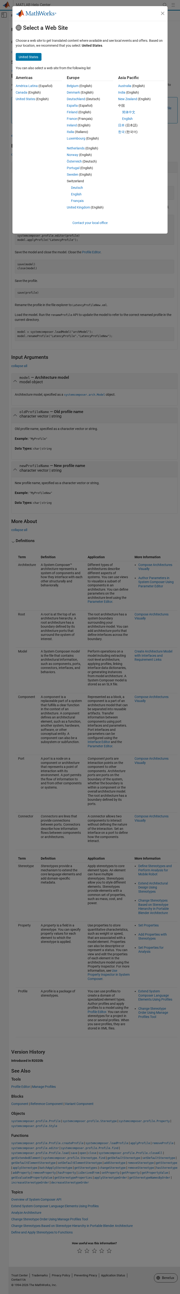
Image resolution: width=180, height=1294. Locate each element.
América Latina (27, 86)
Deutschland (76, 99)
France (72, 119)
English (76, 194)
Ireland (72, 125)
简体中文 (128, 112)
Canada (21, 92)
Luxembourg (76, 138)
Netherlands (76, 148)
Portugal (73, 168)
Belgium (73, 86)
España (72, 105)
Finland (72, 112)
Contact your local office (90, 223)
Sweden (72, 174)
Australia (124, 86)
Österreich (74, 161)
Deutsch (77, 188)
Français (77, 201)
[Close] (162, 13)
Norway (72, 155)
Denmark (73, 92)
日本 (121, 125)
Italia (70, 132)
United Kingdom (78, 207)
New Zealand (127, 99)
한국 (121, 132)
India (121, 92)
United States (25, 99)
